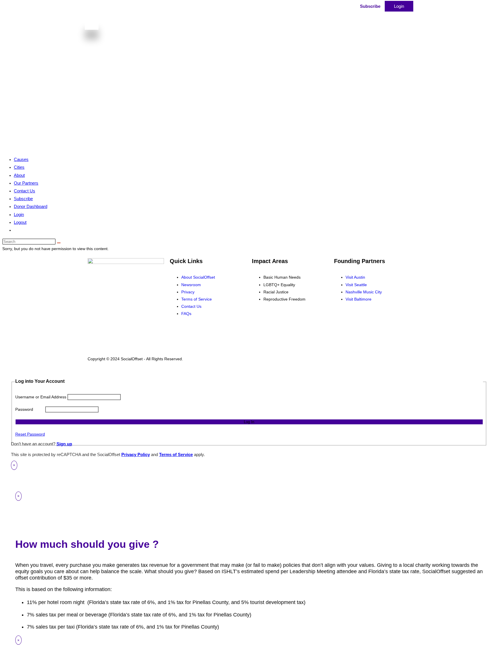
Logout (20, 222)
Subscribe (370, 6)
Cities (19, 167)
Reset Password (30, 434)
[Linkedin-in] (357, 320)
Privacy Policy (135, 454)
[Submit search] (59, 242)
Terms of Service (176, 454)
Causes (21, 159)
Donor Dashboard (30, 206)
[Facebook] (341, 320)
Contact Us (24, 190)
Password (24, 409)
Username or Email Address (40, 397)
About (19, 175)
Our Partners (26, 183)
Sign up (64, 443)
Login (399, 6)
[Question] (296, 9)
